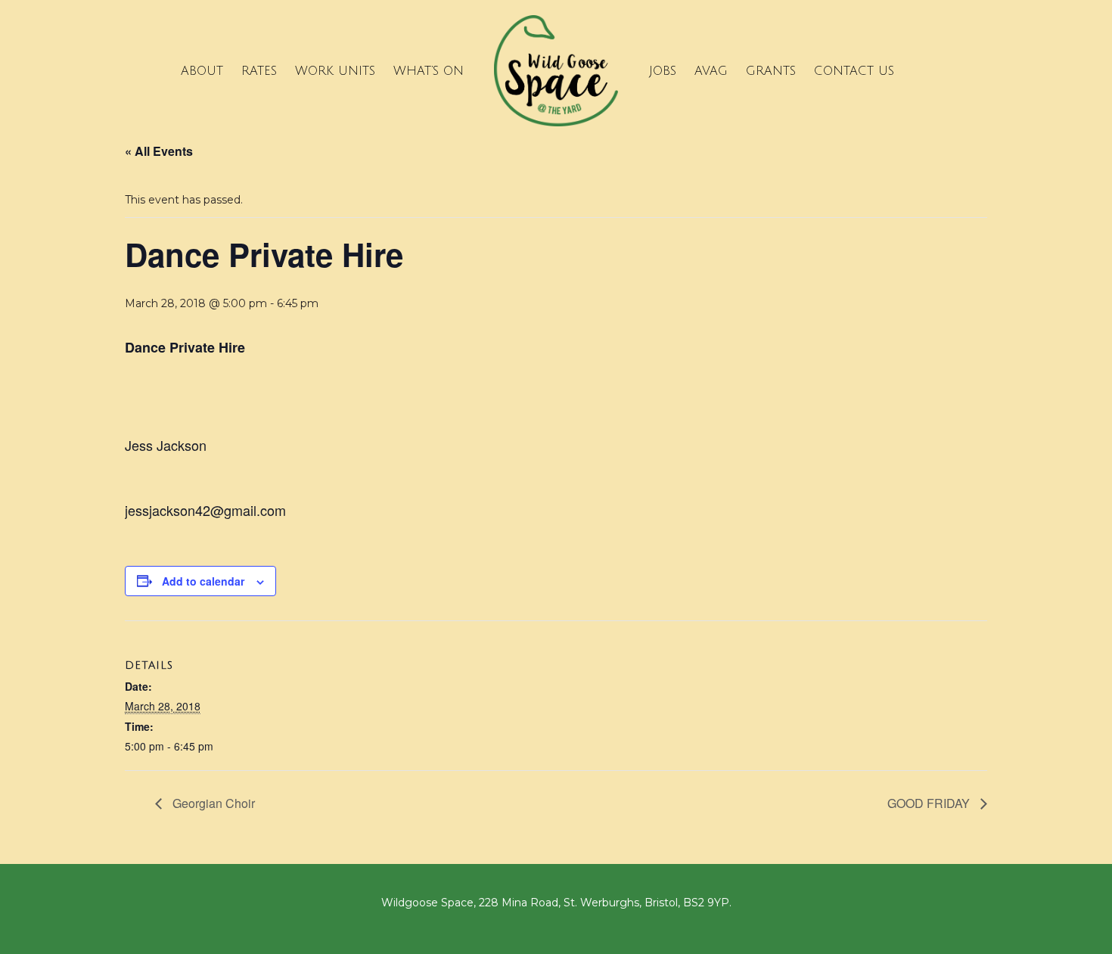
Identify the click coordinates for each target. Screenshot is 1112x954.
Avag (711, 71)
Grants (771, 71)
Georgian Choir (212, 803)
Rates (259, 71)
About (202, 71)
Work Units (335, 71)
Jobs (662, 71)
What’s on (428, 71)
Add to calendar (203, 581)
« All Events (159, 151)
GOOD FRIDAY (930, 803)
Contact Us (854, 71)
